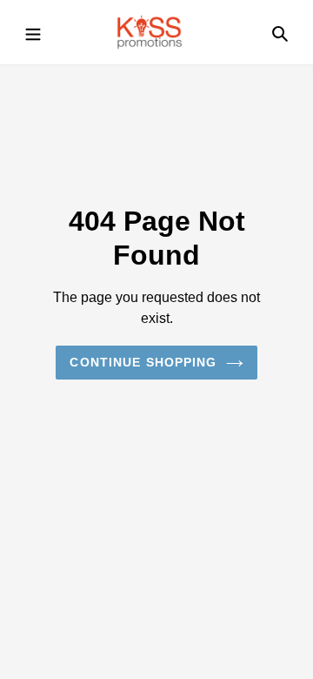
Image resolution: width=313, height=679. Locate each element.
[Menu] (33, 32)
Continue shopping (143, 362)
